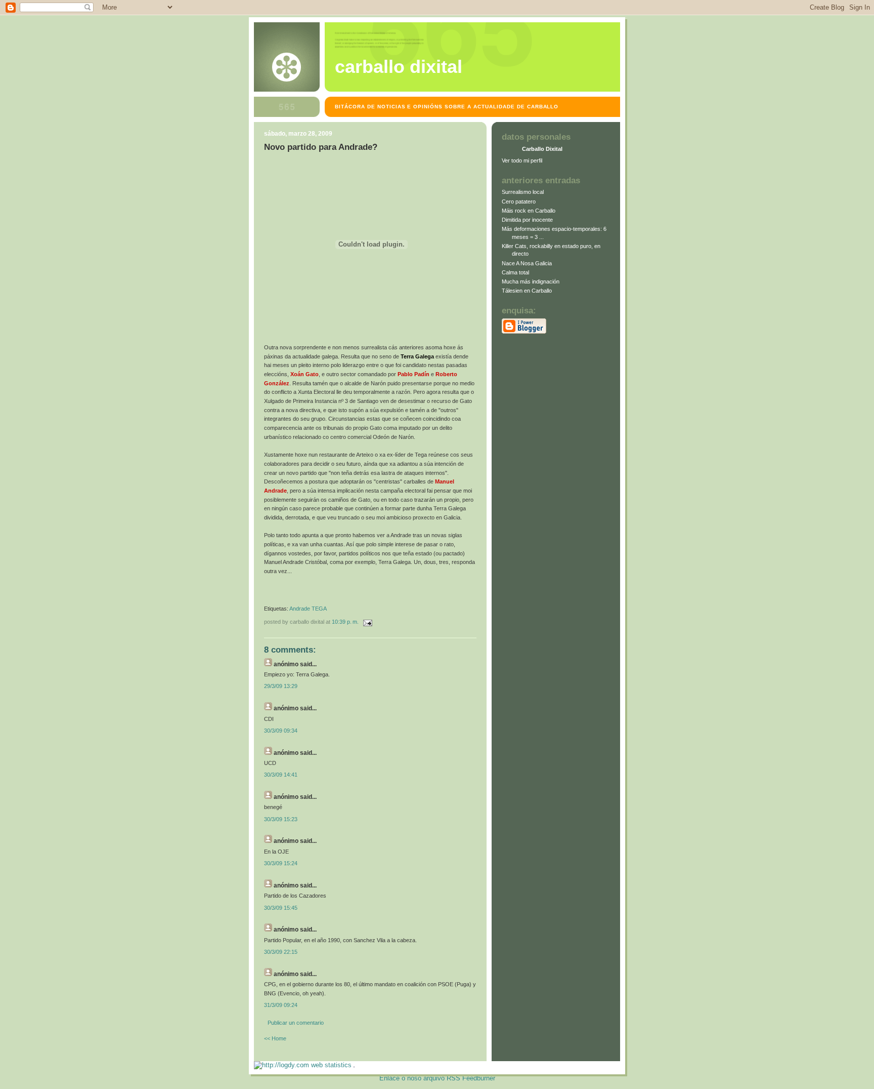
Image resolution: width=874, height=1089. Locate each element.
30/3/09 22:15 (280, 952)
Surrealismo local (523, 192)
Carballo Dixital (398, 67)
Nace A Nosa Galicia (527, 263)
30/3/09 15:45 (280, 908)
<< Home (275, 1038)
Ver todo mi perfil (522, 160)
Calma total (515, 272)
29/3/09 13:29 (280, 686)
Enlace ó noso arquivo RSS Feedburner (437, 1078)
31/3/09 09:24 (280, 1005)
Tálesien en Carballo (527, 291)
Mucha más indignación (530, 281)
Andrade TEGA (308, 609)
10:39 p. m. (345, 622)
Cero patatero (519, 201)
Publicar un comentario (296, 1023)
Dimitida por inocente (527, 220)
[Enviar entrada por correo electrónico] (366, 622)
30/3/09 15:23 (280, 819)
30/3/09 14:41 (280, 775)
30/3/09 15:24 (280, 863)
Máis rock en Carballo (528, 211)
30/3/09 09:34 (280, 731)
